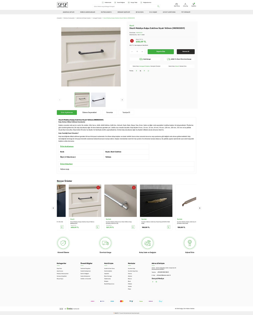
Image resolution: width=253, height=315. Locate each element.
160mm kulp (64, 169)
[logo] (62, 5)
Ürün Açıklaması (67, 112)
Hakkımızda (108, 2)
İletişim (106, 281)
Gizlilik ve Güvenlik (86, 278)
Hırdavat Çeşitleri (124, 12)
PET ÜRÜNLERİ (185, 12)
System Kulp (131, 268)
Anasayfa (59, 18)
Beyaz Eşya (139, 12)
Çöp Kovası (60, 271)
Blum (129, 281)
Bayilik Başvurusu (109, 284)
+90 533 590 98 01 (163, 272)
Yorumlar (109, 112)
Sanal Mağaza (121, 2)
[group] (91, 57)
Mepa (129, 289)
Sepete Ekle (160, 51)
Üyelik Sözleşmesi (86, 271)
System (96, 219)
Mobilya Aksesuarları (87, 12)
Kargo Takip (134, 2)
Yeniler (130, 286)
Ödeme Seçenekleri (89, 112)
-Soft (115, 313)
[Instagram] (156, 282)
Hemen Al (185, 51)
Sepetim (106, 273)
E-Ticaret (120, 313)
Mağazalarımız (147, 2)
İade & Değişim (85, 273)
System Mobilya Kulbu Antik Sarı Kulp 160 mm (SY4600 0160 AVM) (178, 222)
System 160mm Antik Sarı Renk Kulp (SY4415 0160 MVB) (144, 222)
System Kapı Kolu (133, 271)
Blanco (130, 278)
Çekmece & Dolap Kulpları (83, 18)
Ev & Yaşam (153, 12)
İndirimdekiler (108, 271)
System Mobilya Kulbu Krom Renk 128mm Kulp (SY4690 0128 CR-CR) (107, 222)
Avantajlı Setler (68, 12)
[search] (158, 6)
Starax (130, 273)
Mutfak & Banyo (106, 12)
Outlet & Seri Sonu (169, 12)
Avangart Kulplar (97, 18)
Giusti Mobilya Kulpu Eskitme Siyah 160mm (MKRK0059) (70, 222)
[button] (59, 100)
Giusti (131, 26)
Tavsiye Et (126, 112)
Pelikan (130, 284)
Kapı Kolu (59, 268)
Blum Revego (108, 276)
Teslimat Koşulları (85, 268)
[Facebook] (153, 282)
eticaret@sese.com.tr (164, 275)
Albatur (130, 276)
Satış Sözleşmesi (85, 276)
